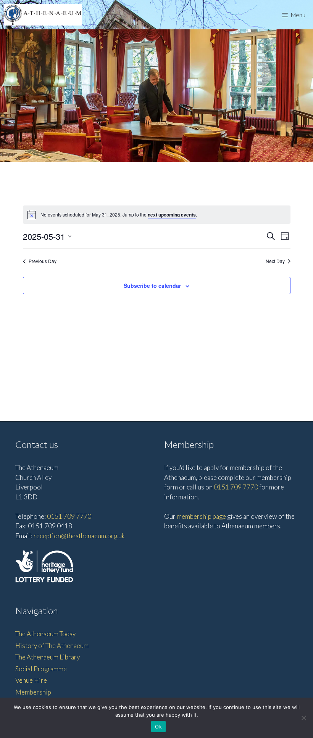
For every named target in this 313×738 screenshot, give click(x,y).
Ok (158, 727)
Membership (33, 692)
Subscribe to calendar (152, 285)
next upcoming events (172, 214)
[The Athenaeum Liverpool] (43, 14)
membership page (201, 516)
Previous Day (42, 261)
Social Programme (41, 669)
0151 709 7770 (69, 516)
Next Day (275, 261)
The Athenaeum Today (45, 634)
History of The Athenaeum (52, 646)
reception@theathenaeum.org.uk (79, 536)
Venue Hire (31, 680)
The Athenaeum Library (47, 657)
